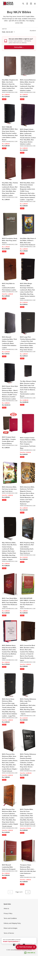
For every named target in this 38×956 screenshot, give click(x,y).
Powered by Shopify (27, 949)
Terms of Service (9, 933)
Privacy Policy (8, 913)
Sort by (4, 29)
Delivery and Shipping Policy (12, 923)
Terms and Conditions (10, 918)
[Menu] (35, 3)
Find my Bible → (19, 47)
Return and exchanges (10, 928)
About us (6, 908)
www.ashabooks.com (16, 949)
